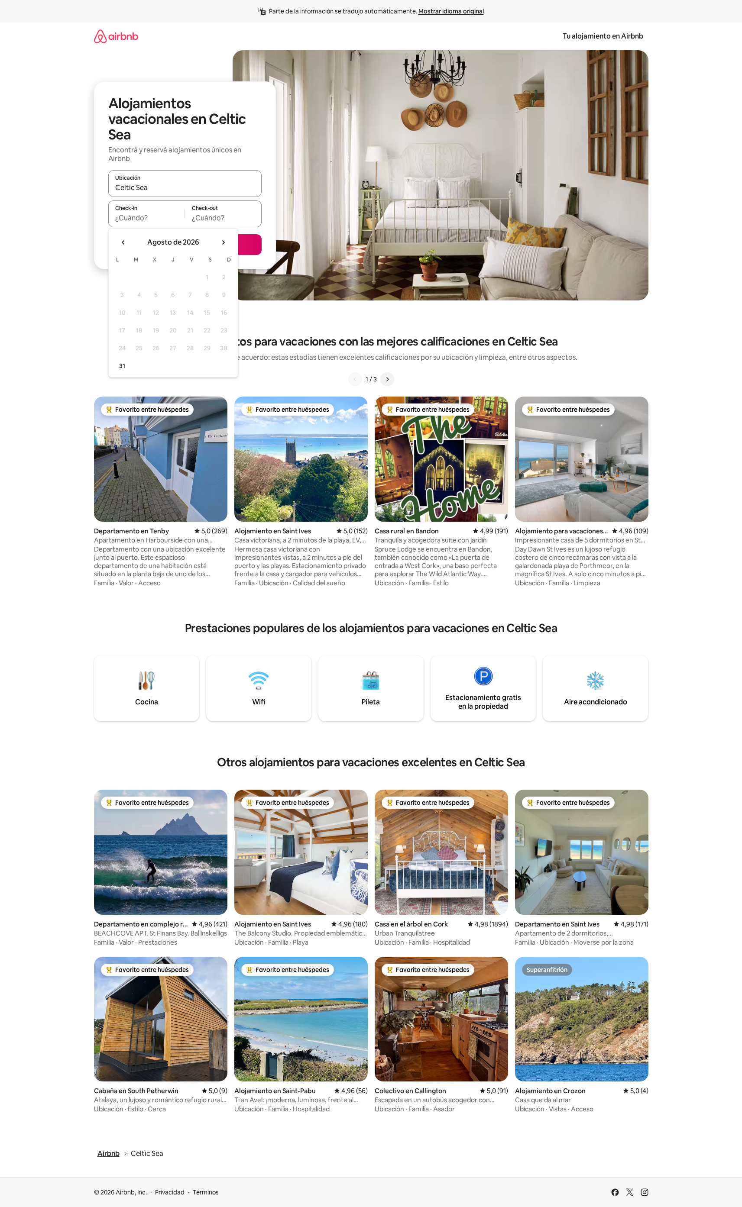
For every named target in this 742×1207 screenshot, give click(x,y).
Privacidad (170, 1192)
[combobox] (185, 187)
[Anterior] (355, 379)
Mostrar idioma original (451, 11)
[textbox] (146, 218)
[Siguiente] (387, 379)
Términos (206, 1192)
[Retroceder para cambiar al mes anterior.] (123, 242)
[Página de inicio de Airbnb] (116, 36)
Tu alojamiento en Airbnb (603, 36)
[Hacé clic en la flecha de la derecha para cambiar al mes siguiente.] (223, 242)
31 (122, 366)
